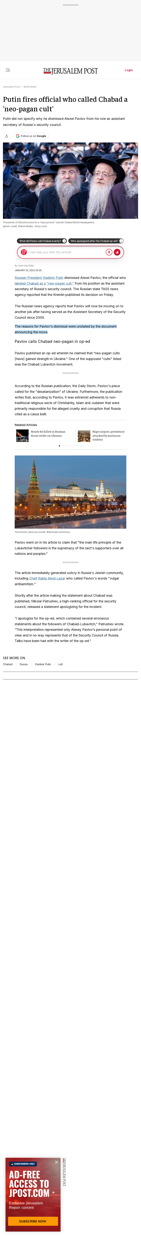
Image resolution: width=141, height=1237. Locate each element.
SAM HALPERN (26, 265)
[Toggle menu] (7, 70)
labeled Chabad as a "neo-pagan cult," (44, 283)
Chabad (7, 664)
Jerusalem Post (11, 86)
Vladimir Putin (43, 664)
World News (30, 86)
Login (129, 70)
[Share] (6, 136)
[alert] (33, 1194)
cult (60, 664)
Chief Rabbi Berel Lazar (47, 578)
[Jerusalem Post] (70, 72)
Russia (24, 664)
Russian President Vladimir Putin (39, 278)
